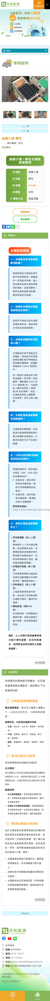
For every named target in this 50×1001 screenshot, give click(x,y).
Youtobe (9, 938)
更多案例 (25, 219)
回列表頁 (25, 913)
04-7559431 (17, 957)
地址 (7, 965)
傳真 (7, 957)
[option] (25, 23)
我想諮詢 (25, 211)
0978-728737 (17, 953)
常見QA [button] (12, 235)
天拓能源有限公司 (10, 4)
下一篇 (26, 130)
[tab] (25, 236)
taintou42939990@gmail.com (26, 961)
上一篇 (26, 126)
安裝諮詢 (38, 6)
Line (12, 999)
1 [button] (23, 34)
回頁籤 (41, 662)
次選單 (8, 50)
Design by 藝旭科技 (11, 981)
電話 (7, 953)
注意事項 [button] (12, 672)
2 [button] (27, 34)
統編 (7, 949)
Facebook (37, 999)
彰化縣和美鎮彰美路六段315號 (26, 965)
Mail (7, 961)
